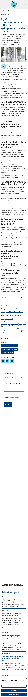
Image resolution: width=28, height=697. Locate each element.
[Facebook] (3, 361)
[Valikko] (2, 4)
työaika (4, 346)
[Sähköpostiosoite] (12, 361)
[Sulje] (26, 678)
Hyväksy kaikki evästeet (14, 694)
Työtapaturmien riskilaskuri (9, 309)
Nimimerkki (6, 394)
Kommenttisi (7, 380)
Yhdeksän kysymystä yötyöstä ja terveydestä (13, 324)
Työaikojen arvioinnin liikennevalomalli (12, 312)
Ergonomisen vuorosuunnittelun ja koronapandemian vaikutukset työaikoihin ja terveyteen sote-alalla (13, 317)
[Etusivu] (13, 4)
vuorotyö (13, 346)
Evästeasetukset (14, 686)
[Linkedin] (7, 361)
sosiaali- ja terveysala (9, 349)
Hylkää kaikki (14, 690)
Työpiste (6, 10)
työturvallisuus (7, 352)
